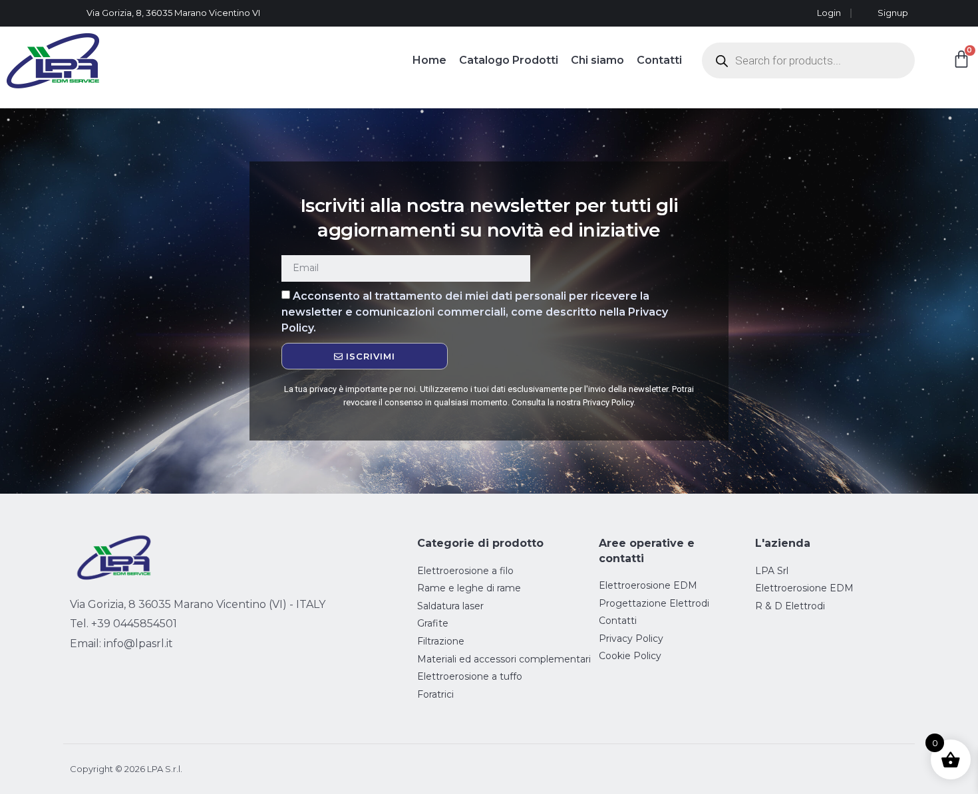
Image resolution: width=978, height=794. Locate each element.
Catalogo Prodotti (508, 60)
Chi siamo (597, 60)
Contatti (659, 60)
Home (429, 60)
